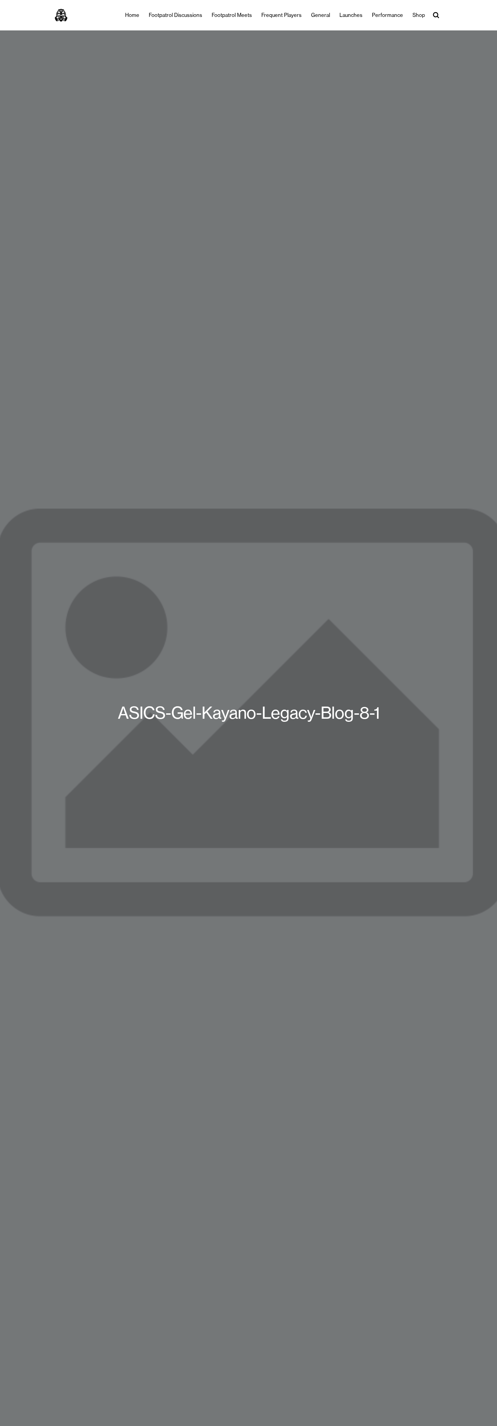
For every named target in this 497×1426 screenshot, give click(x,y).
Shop (418, 15)
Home (132, 15)
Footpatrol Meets (232, 15)
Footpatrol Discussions (175, 15)
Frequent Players (281, 15)
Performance (387, 15)
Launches (350, 15)
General (320, 15)
